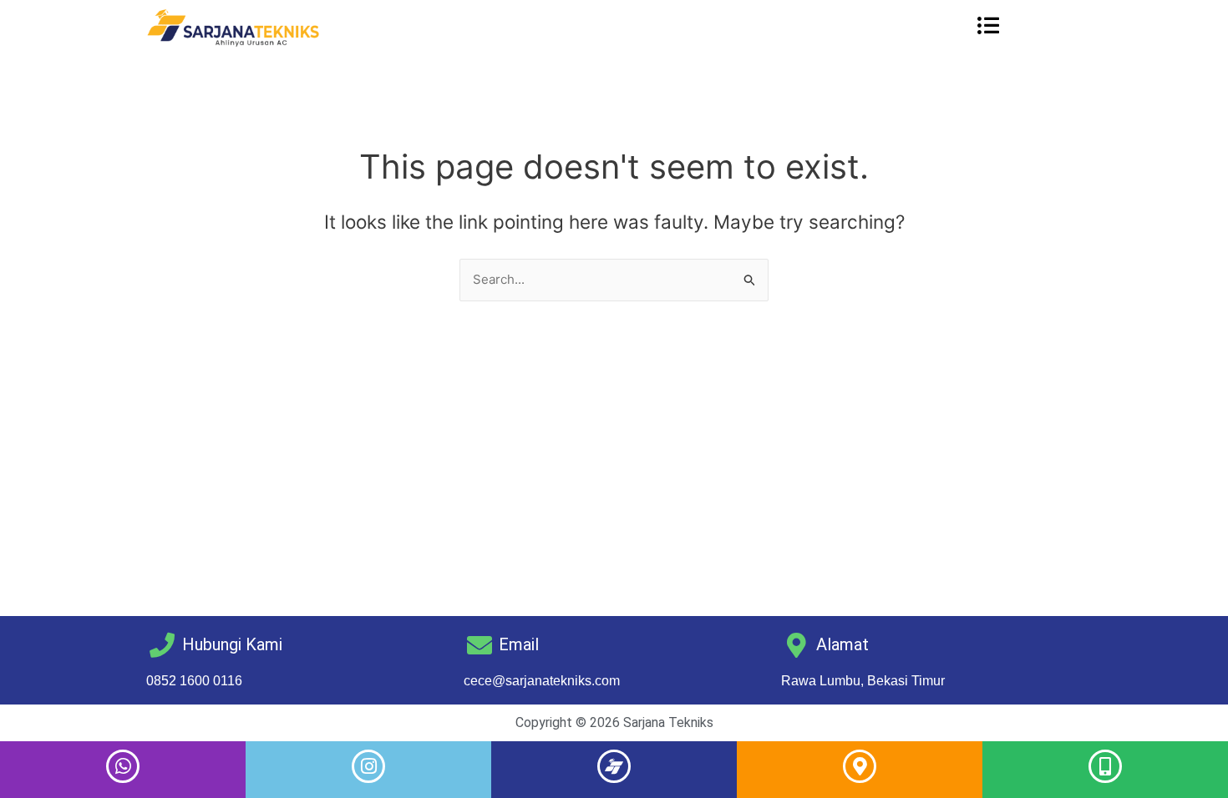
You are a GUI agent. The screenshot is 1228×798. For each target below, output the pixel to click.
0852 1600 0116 (194, 681)
